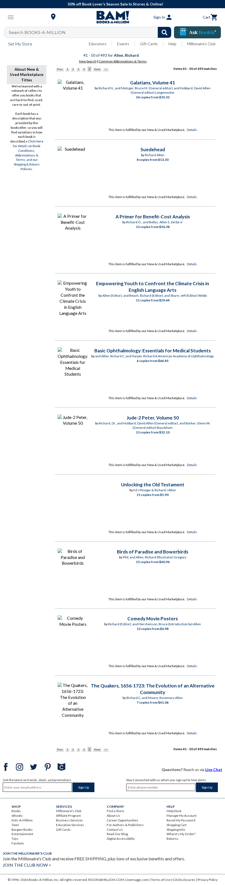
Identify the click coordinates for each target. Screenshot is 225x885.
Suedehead (152, 149)
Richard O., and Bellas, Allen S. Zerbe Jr (154, 222)
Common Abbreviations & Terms (123, 61)
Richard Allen (154, 155)
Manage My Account (181, 815)
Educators (97, 43)
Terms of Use (161, 880)
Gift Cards (149, 43)
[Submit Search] (164, 32)
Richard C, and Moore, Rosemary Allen (154, 698)
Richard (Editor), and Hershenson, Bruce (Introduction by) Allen (154, 624)
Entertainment (22, 834)
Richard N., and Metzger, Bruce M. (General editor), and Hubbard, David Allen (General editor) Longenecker (154, 90)
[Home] (112, 17)
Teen (15, 825)
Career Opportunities (122, 820)
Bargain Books (22, 829)
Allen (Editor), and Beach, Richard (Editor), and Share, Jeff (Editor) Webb (154, 295)
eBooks (17, 815)
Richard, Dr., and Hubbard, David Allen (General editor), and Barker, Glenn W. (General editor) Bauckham (154, 425)
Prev (60, 69)
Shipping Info (176, 829)
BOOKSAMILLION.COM (106, 880)
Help (172, 43)
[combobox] (91, 32)
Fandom (18, 843)
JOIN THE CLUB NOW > (27, 864)
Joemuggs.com (137, 880)
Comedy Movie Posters (152, 618)
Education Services (70, 825)
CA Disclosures (184, 880)
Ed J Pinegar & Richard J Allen (154, 490)
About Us (113, 815)
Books (16, 811)
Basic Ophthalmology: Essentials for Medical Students (152, 350)
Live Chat (213, 769)
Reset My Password (181, 820)
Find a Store (115, 811)
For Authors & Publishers (125, 825)
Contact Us (115, 829)
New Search (88, 61)
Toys (15, 839)
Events (123, 43)
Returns (172, 839)
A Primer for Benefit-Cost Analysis (153, 216)
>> (106, 69)
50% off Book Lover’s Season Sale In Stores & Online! (115, 4)
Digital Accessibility (121, 839)
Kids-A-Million (22, 820)
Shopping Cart (177, 825)
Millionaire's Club (201, 43)
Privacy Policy (208, 880)
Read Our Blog (117, 834)
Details (192, 130)
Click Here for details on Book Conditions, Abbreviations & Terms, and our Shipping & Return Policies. (28, 155)
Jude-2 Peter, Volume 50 (152, 418)
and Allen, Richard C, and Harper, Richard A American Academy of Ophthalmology (154, 356)
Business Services (69, 820)
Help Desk (174, 811)
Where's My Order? (181, 834)
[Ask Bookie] (197, 32)
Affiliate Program (68, 815)
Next (97, 69)
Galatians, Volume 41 (152, 82)
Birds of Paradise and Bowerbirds (152, 552)
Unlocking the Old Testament (152, 484)
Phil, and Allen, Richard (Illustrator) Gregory (154, 557)
